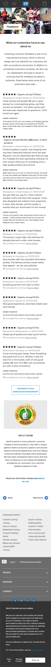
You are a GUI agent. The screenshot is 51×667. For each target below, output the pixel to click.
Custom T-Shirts (35, 526)
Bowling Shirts (34, 523)
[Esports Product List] (5, 4)
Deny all (9, 660)
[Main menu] (14, 4)
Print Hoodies (34, 530)
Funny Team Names (37, 540)
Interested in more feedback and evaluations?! (25, 390)
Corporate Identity (36, 536)
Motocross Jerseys (11, 543)
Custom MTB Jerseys (9, 548)
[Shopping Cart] (44, 3)
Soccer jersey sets (36, 533)
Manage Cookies (19, 660)
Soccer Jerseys (10, 526)
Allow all (35, 660)
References (38, 498)
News (10, 498)
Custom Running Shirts (10, 534)
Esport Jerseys (35, 519)
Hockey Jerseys (10, 540)
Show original (32, 243)
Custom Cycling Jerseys (10, 521)
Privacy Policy (37, 650)
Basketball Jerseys (11, 530)
